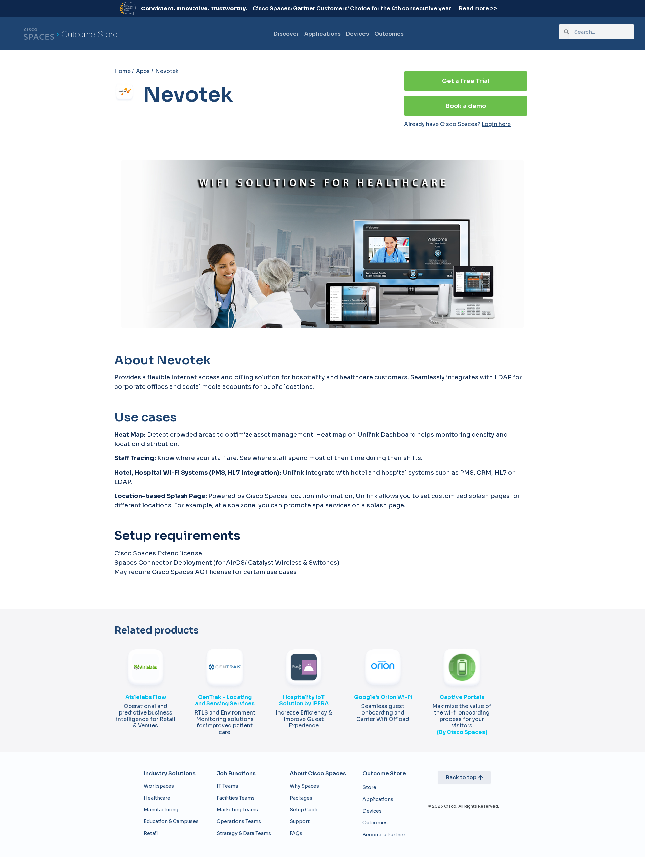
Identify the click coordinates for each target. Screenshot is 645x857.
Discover (286, 33)
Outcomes (389, 33)
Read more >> (478, 8)
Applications (322, 33)
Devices (357, 33)
